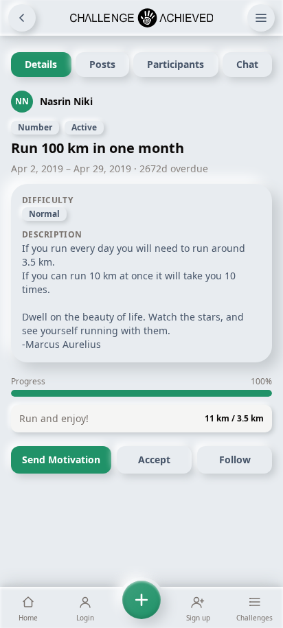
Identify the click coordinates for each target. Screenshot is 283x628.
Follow (235, 459)
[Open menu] (261, 18)
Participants (175, 64)
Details (41, 64)
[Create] (141, 607)
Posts (102, 64)
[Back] (22, 18)
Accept (154, 459)
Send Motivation (61, 459)
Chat (247, 64)
